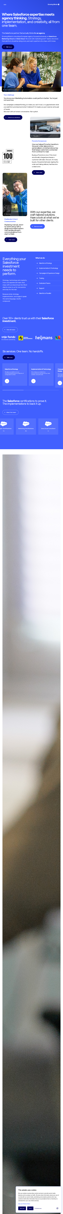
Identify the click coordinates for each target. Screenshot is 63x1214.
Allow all (22, 1207)
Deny (30, 1207)
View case (8, 214)
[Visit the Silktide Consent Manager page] (57, 1207)
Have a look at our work (10, 89)
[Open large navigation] (5, 4)
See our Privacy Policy (24, 1202)
